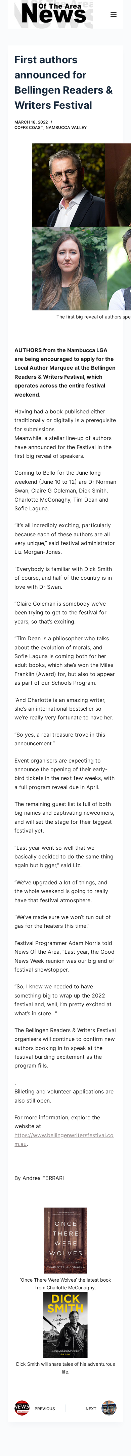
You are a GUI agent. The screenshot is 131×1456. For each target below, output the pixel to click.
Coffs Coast (28, 127)
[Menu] (114, 14)
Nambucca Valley (66, 127)
